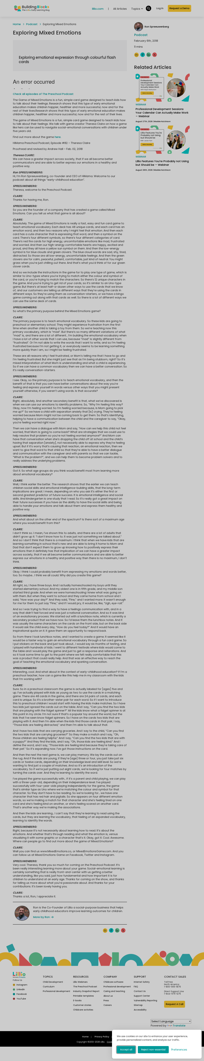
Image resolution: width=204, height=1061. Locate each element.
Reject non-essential (153, 1049)
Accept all (126, 1049)
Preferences (179, 1049)
